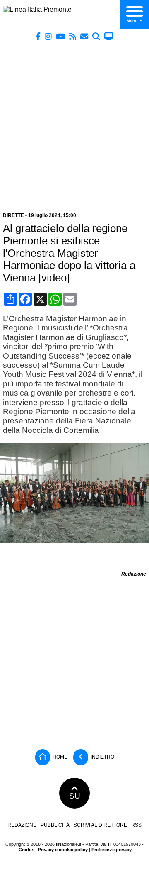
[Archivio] (96, 36)
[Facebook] (38, 36)
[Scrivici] (84, 36)
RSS (136, 825)
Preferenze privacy (111, 849)
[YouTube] (60, 36)
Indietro (101, 757)
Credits (26, 849)
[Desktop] (108, 36)
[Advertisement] (74, 123)
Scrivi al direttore (100, 825)
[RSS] (72, 36)
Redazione (21, 825)
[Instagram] (48, 36)
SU (74, 795)
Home (59, 757)
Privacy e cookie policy (63, 849)
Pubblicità (55, 825)
